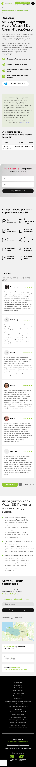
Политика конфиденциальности (18, 745)
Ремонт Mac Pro (18, 696)
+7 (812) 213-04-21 (23, 2)
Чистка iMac (18, 709)
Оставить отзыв (28, 484)
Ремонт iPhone (18, 682)
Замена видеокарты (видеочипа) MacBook (18, 701)
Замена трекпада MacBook (18, 712)
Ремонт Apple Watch (18, 693)
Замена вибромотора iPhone (18, 719)
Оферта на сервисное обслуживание (18, 748)
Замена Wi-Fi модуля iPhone (18, 704)
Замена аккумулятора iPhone (18, 727)
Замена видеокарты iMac (18, 717)
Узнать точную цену (17, 83)
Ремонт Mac (18, 698)
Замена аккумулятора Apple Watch (18, 706)
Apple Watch (24, 122)
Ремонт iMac (18, 685)
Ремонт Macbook (18, 690)
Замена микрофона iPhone (18, 722)
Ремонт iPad (18, 688)
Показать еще (10, 485)
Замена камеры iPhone (18, 725)
